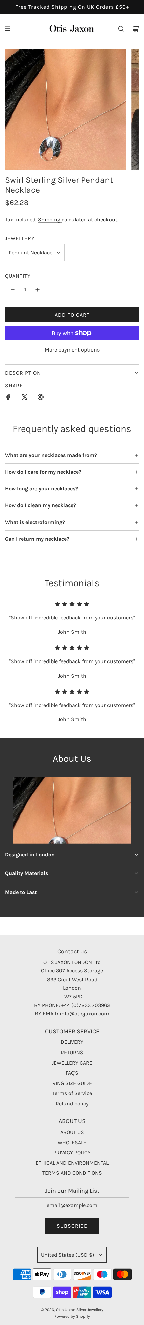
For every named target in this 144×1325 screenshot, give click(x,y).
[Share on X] (24, 398)
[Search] (121, 28)
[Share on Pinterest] (40, 398)
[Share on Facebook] (8, 398)
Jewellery (20, 238)
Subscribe (72, 1226)
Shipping (50, 219)
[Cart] (135, 28)
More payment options (72, 349)
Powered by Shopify (72, 1316)
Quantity (18, 275)
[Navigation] (7, 28)
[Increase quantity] (37, 289)
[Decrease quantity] (12, 289)
